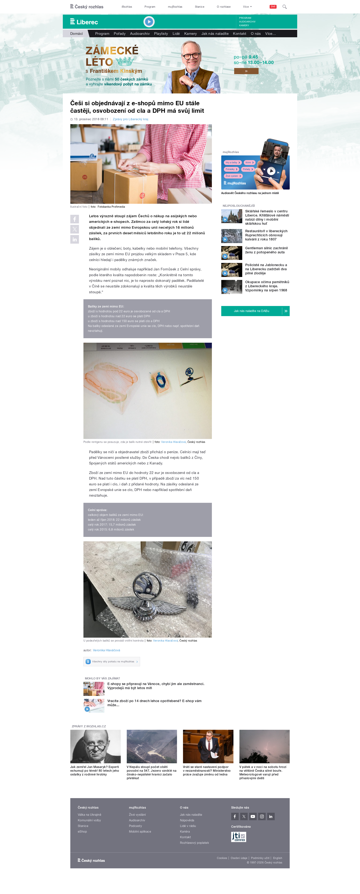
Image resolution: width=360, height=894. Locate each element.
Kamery (244, 25)
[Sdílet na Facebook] (74, 219)
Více (270, 33)
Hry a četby (231, 162)
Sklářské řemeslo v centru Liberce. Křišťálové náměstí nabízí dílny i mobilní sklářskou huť (267, 217)
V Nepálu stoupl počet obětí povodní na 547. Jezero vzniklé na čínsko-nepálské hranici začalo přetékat (152, 772)
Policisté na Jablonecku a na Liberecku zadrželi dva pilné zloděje (266, 269)
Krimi (248, 162)
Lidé (176, 33)
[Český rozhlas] (86, 6)
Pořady (120, 33)
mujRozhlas (175, 6)
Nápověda (187, 820)
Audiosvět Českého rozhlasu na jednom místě (250, 193)
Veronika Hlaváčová (173, 441)
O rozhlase (224, 6)
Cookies (222, 858)
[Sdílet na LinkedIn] (74, 239)
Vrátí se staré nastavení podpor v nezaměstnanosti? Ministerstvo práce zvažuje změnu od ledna (207, 770)
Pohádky (230, 169)
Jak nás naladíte (215, 33)
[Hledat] (285, 6)
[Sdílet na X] (74, 229)
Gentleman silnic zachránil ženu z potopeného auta (266, 250)
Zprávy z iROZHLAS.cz (89, 726)
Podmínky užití (260, 858)
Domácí (76, 33)
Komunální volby (89, 820)
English (277, 858)
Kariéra (185, 831)
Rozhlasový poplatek (194, 843)
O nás (256, 33)
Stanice (199, 6)
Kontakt (239, 33)
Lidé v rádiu (188, 826)
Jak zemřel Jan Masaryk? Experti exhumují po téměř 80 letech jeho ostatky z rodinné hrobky (94, 770)
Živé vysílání (232, 176)
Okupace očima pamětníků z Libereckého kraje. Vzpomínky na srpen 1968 (267, 286)
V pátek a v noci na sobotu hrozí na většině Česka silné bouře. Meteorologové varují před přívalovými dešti (262, 772)
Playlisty (161, 33)
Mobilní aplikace (140, 831)
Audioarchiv (247, 21)
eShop (82, 831)
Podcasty (135, 826)
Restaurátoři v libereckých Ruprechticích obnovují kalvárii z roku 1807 (266, 235)
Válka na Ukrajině (89, 814)
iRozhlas (127, 6)
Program (150, 6)
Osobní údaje (239, 858)
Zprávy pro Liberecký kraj (130, 119)
